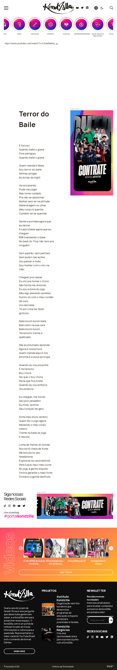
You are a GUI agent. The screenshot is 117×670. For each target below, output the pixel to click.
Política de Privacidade (63, 666)
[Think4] (109, 666)
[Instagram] (67, 8)
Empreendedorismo (82, 34)
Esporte (50, 34)
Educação (35, 34)
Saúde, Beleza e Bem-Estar (98, 35)
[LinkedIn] (87, 8)
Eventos (66, 34)
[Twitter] (82, 8)
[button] (111, 548)
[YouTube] (77, 8)
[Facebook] (72, 8)
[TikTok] (63, 8)
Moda (19, 34)
